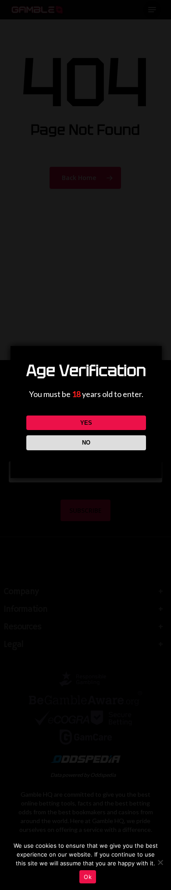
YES (86, 422)
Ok (88, 876)
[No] (160, 862)
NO (86, 442)
